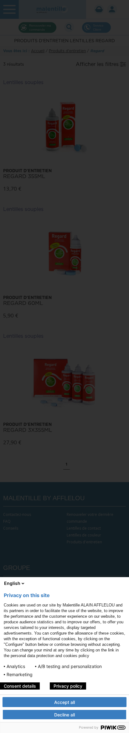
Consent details (20, 686)
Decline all (64, 714)
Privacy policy (68, 686)
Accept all (64, 702)
